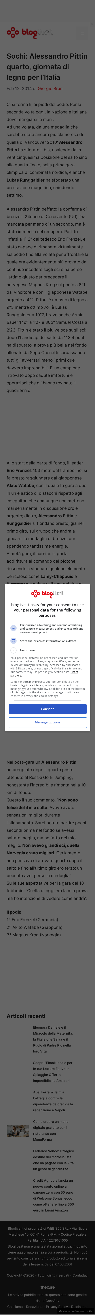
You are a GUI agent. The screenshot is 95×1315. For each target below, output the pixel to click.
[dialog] (47, 657)
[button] (47, 650)
